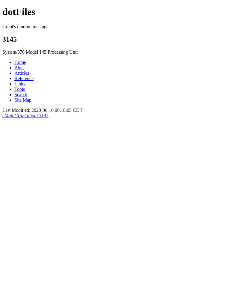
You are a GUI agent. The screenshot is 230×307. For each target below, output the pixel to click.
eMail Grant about (25, 115)
